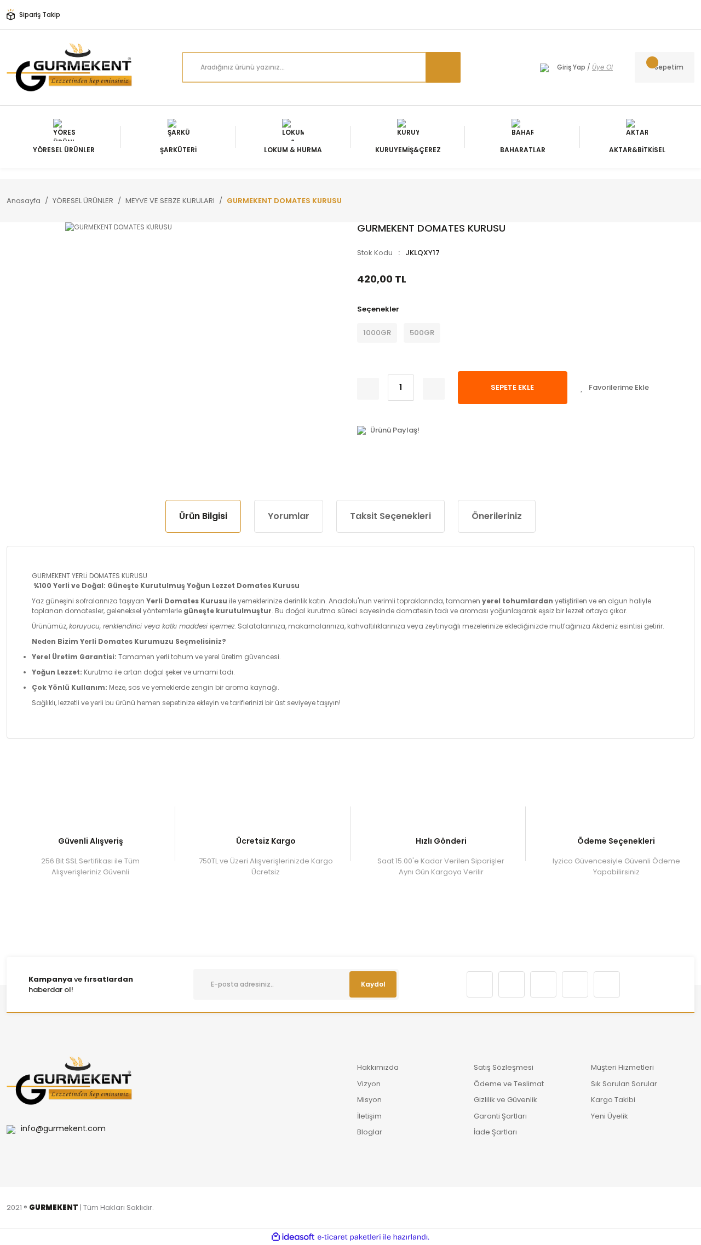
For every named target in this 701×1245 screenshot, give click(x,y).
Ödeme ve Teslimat (509, 1084)
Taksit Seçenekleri (390, 516)
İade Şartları (495, 1132)
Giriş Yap (571, 67)
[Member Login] (544, 67)
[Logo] (70, 67)
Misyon (369, 1099)
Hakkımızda (378, 1067)
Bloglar (369, 1132)
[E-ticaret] (349, 1237)
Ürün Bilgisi (203, 516)
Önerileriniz (497, 516)
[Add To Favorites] (615, 387)
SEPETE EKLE (512, 387)
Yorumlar (288, 516)
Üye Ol (602, 67)
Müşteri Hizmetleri (622, 1067)
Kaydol (373, 984)
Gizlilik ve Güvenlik (505, 1099)
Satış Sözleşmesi (503, 1067)
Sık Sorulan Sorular (624, 1084)
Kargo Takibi (613, 1099)
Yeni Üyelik (609, 1116)
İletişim (369, 1116)
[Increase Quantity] (434, 389)
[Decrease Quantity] (368, 389)
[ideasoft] (293, 1237)
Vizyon (369, 1084)
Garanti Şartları (500, 1116)
